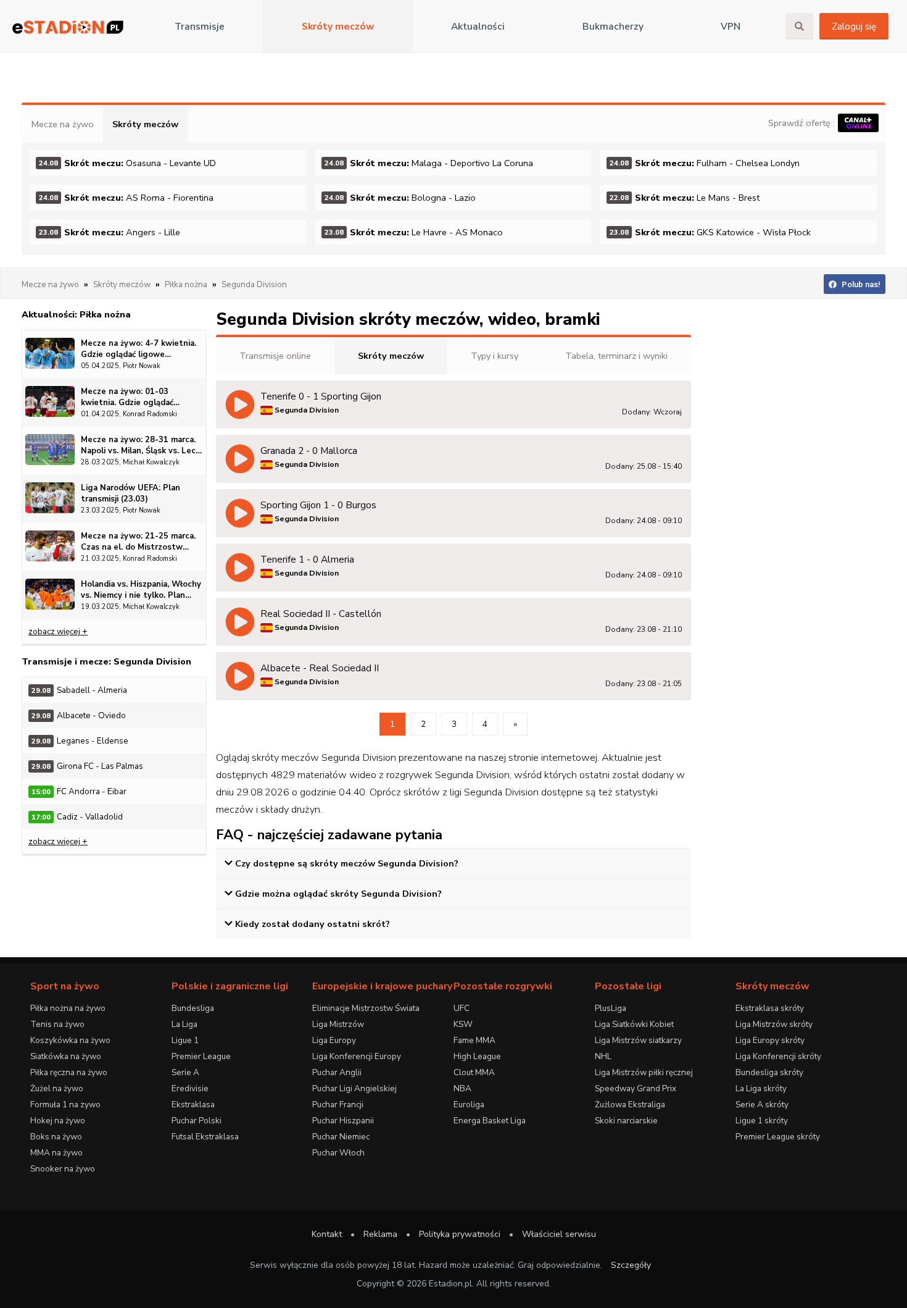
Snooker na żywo (62, 1169)
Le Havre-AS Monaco (414, 232)
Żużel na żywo (56, 1088)
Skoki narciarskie (626, 1120)
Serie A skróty (762, 1104)
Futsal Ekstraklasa (205, 1136)
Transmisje (200, 26)
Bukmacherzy (613, 26)
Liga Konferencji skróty (778, 1056)
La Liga (184, 1024)
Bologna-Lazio (400, 197)
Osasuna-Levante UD (127, 163)
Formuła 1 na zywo (65, 1104)
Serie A (185, 1072)
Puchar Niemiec (341, 1136)
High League (477, 1056)
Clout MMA (474, 1072)
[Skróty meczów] (67, 27)
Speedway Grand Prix (635, 1088)
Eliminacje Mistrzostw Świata (366, 1008)
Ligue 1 (185, 1040)
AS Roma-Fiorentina (126, 197)
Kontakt (327, 1234)
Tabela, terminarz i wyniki (616, 356)
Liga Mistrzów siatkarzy (638, 1040)
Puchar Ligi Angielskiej (354, 1088)
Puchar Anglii (337, 1072)
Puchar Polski (197, 1120)
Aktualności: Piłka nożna (76, 314)
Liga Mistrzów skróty (774, 1024)
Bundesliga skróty (769, 1072)
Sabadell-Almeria (79, 690)
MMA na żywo (56, 1153)
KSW (463, 1024)
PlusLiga (610, 1008)
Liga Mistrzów (338, 1024)
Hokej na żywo (57, 1120)
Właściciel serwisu (559, 1234)
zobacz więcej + (58, 631)
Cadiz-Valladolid (77, 817)
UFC (462, 1008)
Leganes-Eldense (79, 741)
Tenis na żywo (57, 1024)
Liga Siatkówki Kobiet (634, 1024)
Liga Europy (334, 1040)
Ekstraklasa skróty (769, 1008)
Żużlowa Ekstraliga (630, 1104)
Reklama (380, 1234)
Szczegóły (631, 1265)
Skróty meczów (338, 26)
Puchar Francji (337, 1104)
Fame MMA (474, 1040)
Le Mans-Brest (685, 197)
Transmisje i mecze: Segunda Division (106, 661)
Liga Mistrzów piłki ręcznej (644, 1072)
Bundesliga (193, 1008)
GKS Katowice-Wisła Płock (710, 232)
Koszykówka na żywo (70, 1040)
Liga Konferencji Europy (356, 1056)
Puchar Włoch (338, 1153)
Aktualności (478, 26)
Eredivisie (190, 1088)
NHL (603, 1056)
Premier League (201, 1056)
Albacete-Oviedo (78, 715)
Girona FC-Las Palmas (87, 766)
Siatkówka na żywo (65, 1056)
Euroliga (469, 1104)
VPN (730, 26)
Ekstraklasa (193, 1104)
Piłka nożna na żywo (68, 1008)
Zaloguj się (854, 26)
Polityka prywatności (459, 1234)
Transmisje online (275, 356)
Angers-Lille (109, 232)
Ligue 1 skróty (761, 1120)
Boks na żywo (56, 1136)
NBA (462, 1088)
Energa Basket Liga (490, 1120)
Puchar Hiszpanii (343, 1120)
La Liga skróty (761, 1088)
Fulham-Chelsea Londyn (705, 163)
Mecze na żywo (62, 124)
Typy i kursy (494, 356)
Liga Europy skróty (770, 1040)
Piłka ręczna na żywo (68, 1072)
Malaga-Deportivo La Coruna (429, 163)
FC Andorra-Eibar (78, 791)
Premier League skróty (777, 1136)
